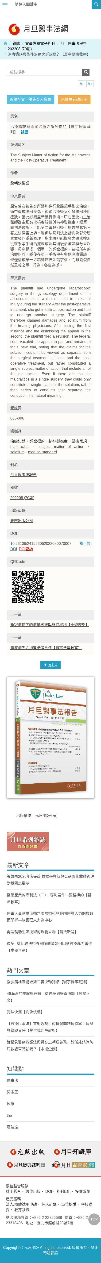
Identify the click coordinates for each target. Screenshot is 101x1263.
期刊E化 (63, 1192)
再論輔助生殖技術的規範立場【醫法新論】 (42, 932)
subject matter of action (62, 447)
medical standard (42, 452)
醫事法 (12, 1080)
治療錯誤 (18, 441)
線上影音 (13, 1192)
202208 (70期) (20, 49)
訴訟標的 (37, 441)
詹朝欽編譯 (19, 183)
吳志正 (12, 1092)
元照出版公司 (21, 521)
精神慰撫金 (58, 441)
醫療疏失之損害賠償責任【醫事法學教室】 (46, 648)
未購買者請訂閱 (74, 99)
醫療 (10, 1104)
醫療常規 (79, 441)
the (9, 1115)
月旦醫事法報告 (73, 44)
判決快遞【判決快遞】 (25, 1012)
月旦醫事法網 (44, 28)
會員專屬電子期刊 (40, 44)
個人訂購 (49, 1204)
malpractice (20, 447)
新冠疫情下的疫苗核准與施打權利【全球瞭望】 (49, 625)
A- (81, 84)
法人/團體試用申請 (21, 1204)
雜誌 (16, 44)
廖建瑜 (12, 1127)
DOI (48, 1192)
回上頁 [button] (52, 665)
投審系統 (82, 1192)
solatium (17, 452)
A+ (90, 84)
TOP (94, 1219)
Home (5, 43)
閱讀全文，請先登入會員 (30, 99)
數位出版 (33, 1192)
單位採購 (68, 1204)
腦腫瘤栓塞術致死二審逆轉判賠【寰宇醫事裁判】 (48, 982)
